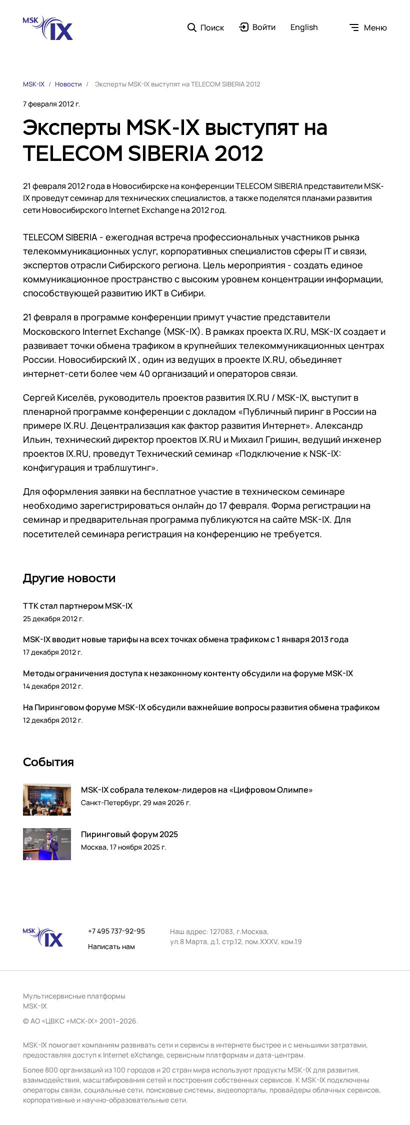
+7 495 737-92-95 (116, 931)
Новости (68, 83)
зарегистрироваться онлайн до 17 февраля (173, 505)
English (304, 27)
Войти (264, 27)
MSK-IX (33, 83)
